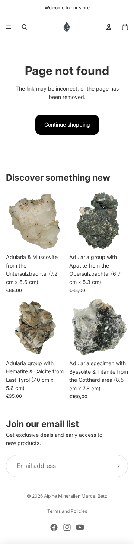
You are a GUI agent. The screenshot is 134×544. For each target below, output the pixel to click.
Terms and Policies (67, 511)
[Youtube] (80, 527)
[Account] (108, 27)
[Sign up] (117, 466)
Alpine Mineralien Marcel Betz (75, 496)
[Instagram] (67, 527)
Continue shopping (67, 124)
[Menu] (8, 27)
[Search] (24, 27)
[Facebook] (54, 527)
